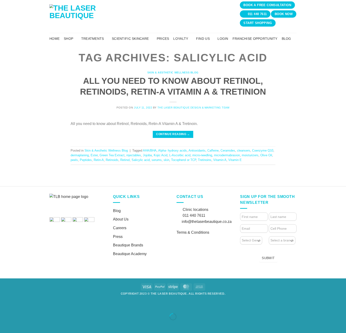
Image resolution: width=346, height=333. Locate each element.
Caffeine (213, 150)
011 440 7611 (194, 215)
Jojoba (147, 155)
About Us (121, 219)
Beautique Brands (128, 245)
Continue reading (173, 134)
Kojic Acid (160, 155)
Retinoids (112, 160)
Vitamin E (235, 160)
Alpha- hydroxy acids (172, 150)
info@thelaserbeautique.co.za (207, 222)
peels (74, 160)
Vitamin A (219, 160)
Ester (94, 155)
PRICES (163, 38)
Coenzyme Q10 (262, 150)
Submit (268, 258)
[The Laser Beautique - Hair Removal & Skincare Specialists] (103, 16)
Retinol (125, 160)
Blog (117, 211)
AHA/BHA (150, 150)
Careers (119, 228)
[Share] (32, 304)
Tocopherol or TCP (183, 160)
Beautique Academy (130, 254)
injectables (133, 155)
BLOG (286, 38)
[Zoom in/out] (4, 304)
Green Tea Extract (112, 155)
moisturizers (250, 155)
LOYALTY (180, 38)
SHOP (68, 38)
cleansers (243, 150)
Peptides (86, 160)
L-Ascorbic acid (179, 155)
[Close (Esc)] (46, 304)
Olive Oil (266, 155)
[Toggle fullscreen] (18, 304)
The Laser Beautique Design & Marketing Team (193, 107)
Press (118, 237)
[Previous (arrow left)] (4, 324)
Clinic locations (195, 210)
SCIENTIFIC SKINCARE (130, 38)
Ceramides (228, 150)
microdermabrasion (227, 155)
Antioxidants (197, 150)
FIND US (203, 38)
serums (157, 160)
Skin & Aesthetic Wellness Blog (173, 72)
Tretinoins (204, 160)
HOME (54, 38)
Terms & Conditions (193, 232)
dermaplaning (80, 155)
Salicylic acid (141, 160)
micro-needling (202, 155)
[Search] (295, 38)
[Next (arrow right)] (18, 324)
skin (166, 160)
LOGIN (222, 38)
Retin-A (99, 160)
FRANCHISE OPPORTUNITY (255, 38)
